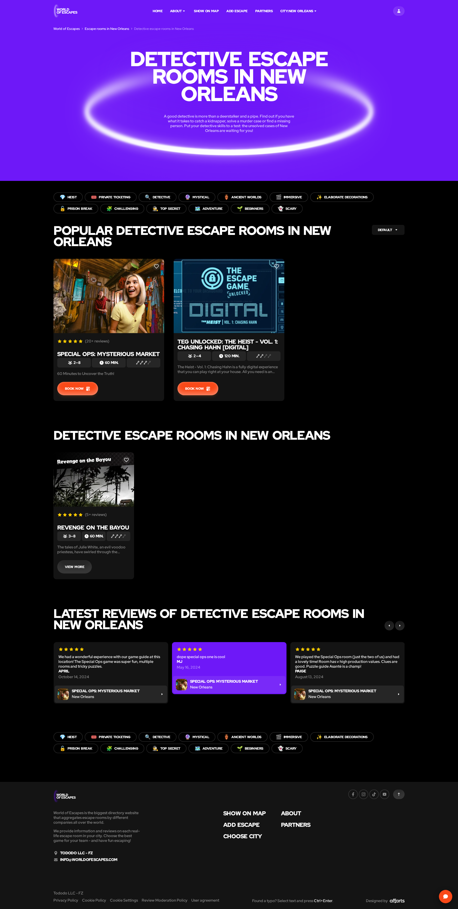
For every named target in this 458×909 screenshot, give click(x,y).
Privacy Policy (65, 900)
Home (157, 11)
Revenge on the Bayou (93, 527)
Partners (264, 11)
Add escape (237, 11)
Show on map (206, 11)
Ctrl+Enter (323, 900)
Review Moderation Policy (164, 900)
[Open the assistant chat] (445, 896)
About (176, 11)
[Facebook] (353, 794)
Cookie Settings (124, 900)
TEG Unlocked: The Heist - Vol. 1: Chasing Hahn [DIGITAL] (227, 344)
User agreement (205, 900)
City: (296, 11)
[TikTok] (374, 794)
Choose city (242, 836)
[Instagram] (363, 794)
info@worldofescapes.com (88, 859)
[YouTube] (384, 794)
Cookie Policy (94, 900)
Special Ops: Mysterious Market (108, 354)
